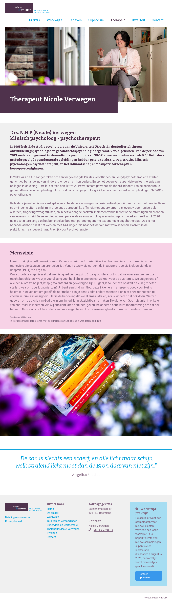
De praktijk (53, 512)
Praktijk (34, 20)
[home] (27, 8)
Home (50, 508)
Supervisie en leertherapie (62, 525)
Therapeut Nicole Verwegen (63, 529)
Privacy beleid (13, 521)
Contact (158, 20)
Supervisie (96, 20)
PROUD (163, 597)
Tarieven (75, 20)
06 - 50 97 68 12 (103, 529)
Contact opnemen (144, 575)
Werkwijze (54, 20)
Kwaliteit (138, 20)
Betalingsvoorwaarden (18, 517)
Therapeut (118, 20)
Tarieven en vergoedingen (62, 521)
